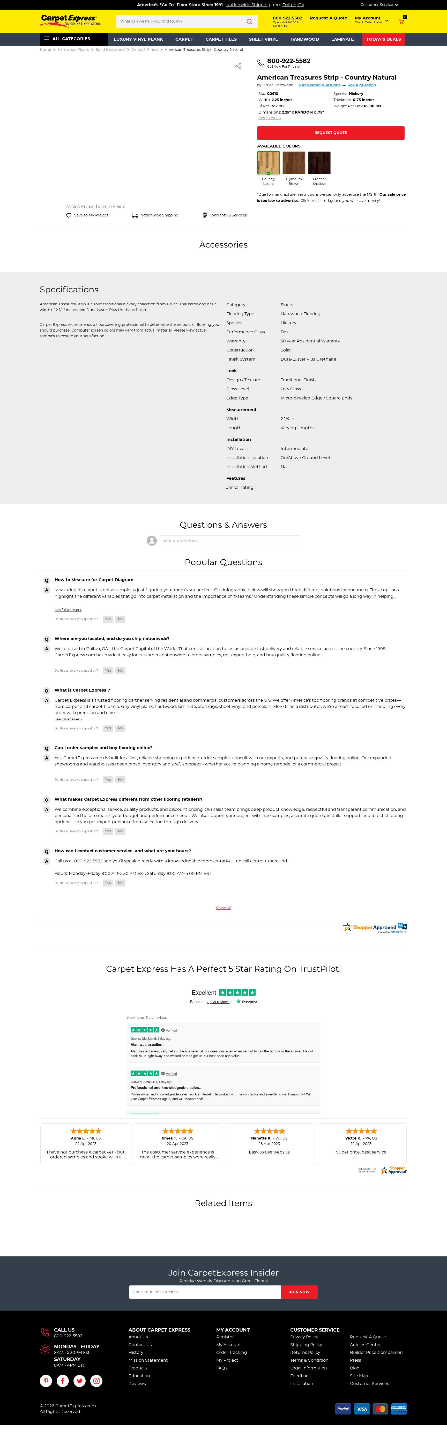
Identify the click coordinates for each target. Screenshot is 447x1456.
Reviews (137, 1384)
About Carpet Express (159, 1330)
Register (225, 1337)
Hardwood (304, 39)
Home (45, 50)
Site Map (359, 1376)
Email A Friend (111, 206)
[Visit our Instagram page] (96, 1381)
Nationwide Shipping (248, 5)
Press (355, 1360)
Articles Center (365, 1345)
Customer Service (315, 1330)
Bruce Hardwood (278, 85)
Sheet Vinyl (263, 39)
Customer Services (369, 1384)
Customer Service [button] (377, 5)
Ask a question (362, 85)
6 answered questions (319, 85)
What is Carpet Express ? (82, 690)
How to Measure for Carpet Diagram (94, 580)
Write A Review (80, 206)
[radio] (268, 168)
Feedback (300, 1376)
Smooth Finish (144, 50)
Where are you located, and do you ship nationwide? (112, 639)
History (136, 1353)
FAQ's (222, 1368)
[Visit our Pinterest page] (46, 1381)
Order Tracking (231, 1353)
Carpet (184, 39)
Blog (355, 1368)
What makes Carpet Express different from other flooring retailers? (128, 799)
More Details (269, 118)
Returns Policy (305, 1353)
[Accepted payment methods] (371, 1408)
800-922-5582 (68, 1336)
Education (139, 1376)
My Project (227, 1360)
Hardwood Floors (73, 50)
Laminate (342, 39)
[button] (372, 20)
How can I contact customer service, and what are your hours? (123, 851)
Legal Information (308, 1368)
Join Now (299, 1292)
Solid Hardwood (110, 50)
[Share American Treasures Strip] (238, 66)
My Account (233, 1330)
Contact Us (140, 1345)
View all (223, 908)
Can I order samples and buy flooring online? (103, 748)
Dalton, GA (293, 5)
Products (138, 1368)
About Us (138, 1337)
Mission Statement (148, 1360)
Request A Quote (368, 1337)
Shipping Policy (306, 1345)
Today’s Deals (383, 39)
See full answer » (68, 610)
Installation (301, 1384)
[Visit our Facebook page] (63, 1381)
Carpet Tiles (221, 39)
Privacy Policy (304, 1337)
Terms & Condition (309, 1360)
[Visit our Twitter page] (79, 1381)
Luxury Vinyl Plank (138, 39)
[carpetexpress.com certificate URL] (382, 1169)
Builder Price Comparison (376, 1353)
